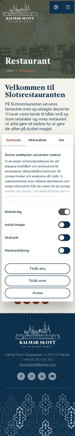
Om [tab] (61, 140)
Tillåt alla (37, 268)
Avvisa (37, 293)
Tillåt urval (37, 281)
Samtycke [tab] (13, 140)
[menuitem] (56, 7)
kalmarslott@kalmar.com (37, 364)
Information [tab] (37, 140)
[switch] (64, 224)
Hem (10, 71)
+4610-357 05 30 (38, 359)
